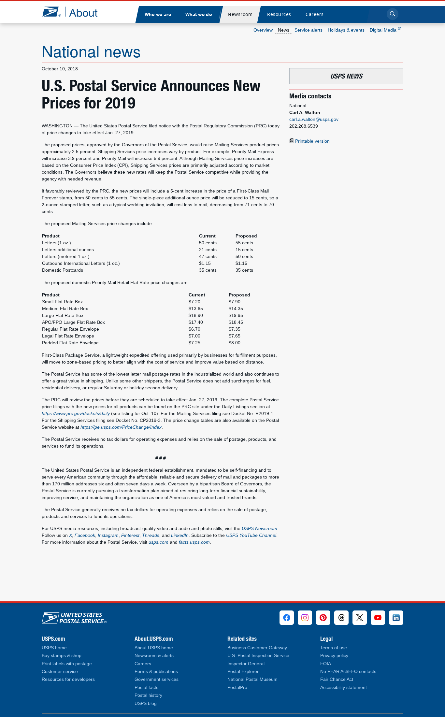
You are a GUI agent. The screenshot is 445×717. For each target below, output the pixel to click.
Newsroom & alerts (154, 655)
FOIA (325, 663)
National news (91, 50)
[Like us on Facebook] (287, 617)
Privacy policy (334, 655)
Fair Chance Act (336, 679)
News (283, 30)
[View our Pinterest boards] (323, 617)
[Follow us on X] (359, 617)
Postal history (148, 695)
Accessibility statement (343, 687)
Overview (263, 30)
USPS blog (146, 703)
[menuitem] (157, 14)
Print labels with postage (67, 663)
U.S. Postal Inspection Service (258, 655)
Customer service (60, 671)
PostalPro (237, 687)
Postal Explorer (243, 671)
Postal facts (146, 687)
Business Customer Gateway (257, 647)
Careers (143, 663)
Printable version (312, 141)
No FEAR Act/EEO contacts (348, 671)
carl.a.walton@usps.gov (313, 119)
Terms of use (333, 647)
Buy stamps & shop (61, 655)
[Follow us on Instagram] (305, 617)
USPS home (54, 647)
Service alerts (308, 30)
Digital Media (384, 30)
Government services (157, 679)
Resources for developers (68, 679)
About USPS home (154, 647)
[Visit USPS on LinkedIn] (396, 617)
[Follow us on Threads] (341, 617)
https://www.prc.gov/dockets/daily (76, 413)
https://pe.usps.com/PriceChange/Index (121, 427)
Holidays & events (346, 30)
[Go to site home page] (75, 11)
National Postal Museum (252, 679)
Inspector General (246, 663)
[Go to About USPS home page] (74, 616)
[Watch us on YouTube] (378, 617)
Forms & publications (156, 671)
